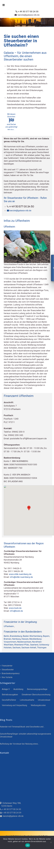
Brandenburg (16, 636)
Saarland (34, 644)
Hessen (25, 639)
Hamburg (16, 639)
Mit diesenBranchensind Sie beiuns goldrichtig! (11, 121)
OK (27, 845)
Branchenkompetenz (10, 673)
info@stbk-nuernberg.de (21, 577)
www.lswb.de (15, 608)
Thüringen (41, 647)
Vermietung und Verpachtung (14, 705)
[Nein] (51, 842)
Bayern (46, 636)
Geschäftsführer (9, 700)
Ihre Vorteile (6, 677)
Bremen (7, 639)
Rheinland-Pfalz (21, 644)
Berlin (6, 636)
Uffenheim (9, 626)
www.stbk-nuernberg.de (20, 574)
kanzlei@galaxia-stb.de (28, 15)
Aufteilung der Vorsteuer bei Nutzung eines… (19, 744)
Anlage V (6, 689)
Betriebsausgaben (10, 694)
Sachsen (16, 647)
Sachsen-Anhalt (28, 647)
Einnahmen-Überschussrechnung (36, 694)
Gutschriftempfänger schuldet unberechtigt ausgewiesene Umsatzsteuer (25, 735)
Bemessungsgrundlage (37, 689)
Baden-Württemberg (32, 636)
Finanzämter (6, 665)
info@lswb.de (16, 611)
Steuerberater (7, 669)
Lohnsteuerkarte (27, 700)
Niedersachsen (24, 641)
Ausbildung (18, 689)
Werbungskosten (38, 705)
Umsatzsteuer (44, 700)
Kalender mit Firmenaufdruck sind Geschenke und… (22, 727)
